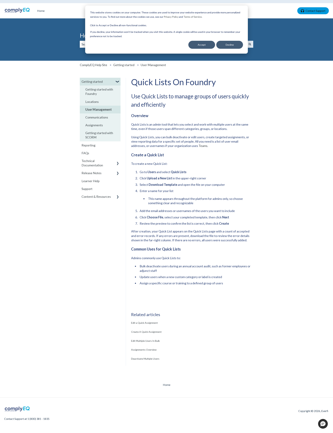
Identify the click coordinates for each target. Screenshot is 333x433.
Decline (230, 44)
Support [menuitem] (87, 189)
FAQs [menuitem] (85, 153)
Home (41, 10)
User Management (153, 65)
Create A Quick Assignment (146, 331)
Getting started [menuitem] (92, 81)
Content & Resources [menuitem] (96, 196)
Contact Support (315, 10)
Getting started (123, 65)
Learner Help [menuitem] (91, 181)
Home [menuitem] (166, 384)
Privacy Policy (171, 16)
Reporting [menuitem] (88, 145)
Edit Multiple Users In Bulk (145, 340)
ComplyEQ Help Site (93, 65)
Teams (203, 146)
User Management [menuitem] (98, 109)
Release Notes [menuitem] (91, 173)
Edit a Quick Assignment (144, 322)
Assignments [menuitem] (94, 125)
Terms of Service (192, 16)
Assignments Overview (144, 349)
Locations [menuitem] (92, 102)
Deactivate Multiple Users (145, 358)
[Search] (250, 44)
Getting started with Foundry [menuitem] (99, 91)
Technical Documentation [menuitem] (92, 163)
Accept (202, 44)
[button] (118, 81)
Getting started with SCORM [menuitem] (99, 135)
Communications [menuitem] (96, 117)
